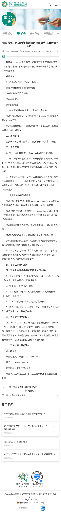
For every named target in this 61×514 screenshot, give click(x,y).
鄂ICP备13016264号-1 (30, 500)
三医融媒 (48, 33)
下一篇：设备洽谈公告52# (13, 395)
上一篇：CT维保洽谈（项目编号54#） (21, 387)
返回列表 (32, 391)
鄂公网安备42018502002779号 (31, 503)
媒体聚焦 (34, 33)
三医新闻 (7, 33)
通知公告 (21, 33)
